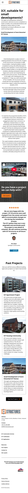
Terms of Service (5, 481)
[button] (4, 2)
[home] (14, 2)
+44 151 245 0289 (5, 424)
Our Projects (4, 447)
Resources (3, 444)
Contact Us (4, 450)
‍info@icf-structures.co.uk (7, 426)
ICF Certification (5, 436)
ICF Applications (5, 439)
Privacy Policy (4, 478)
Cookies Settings (5, 483)
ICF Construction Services (7, 434)
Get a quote (6, 195)
